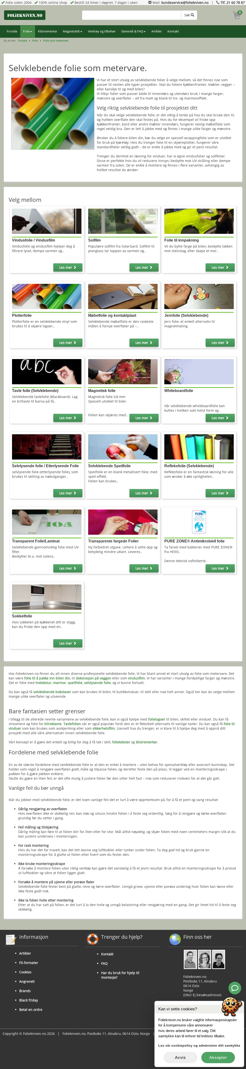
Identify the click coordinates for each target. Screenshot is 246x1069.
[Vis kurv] (237, 16)
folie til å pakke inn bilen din (47, 678)
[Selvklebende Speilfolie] (123, 446)
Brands (25, 990)
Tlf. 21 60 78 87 (233, 2)
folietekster (121, 742)
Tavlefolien (72, 723)
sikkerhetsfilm (103, 728)
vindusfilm (136, 678)
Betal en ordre (30, 1009)
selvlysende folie (97, 682)
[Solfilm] (123, 220)
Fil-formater (28, 962)
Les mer (66, 267)
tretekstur (43, 682)
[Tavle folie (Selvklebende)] (46, 371)
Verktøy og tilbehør (102, 31)
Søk (187, 15)
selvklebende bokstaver (52, 692)
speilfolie (75, 682)
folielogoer (156, 719)
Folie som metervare (55, 40)
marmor (59, 682)
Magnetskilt (71, 31)
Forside (12, 31)
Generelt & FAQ (132, 31)
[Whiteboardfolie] (199, 371)
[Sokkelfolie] (46, 597)
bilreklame (53, 723)
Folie (26, 31)
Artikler (156, 31)
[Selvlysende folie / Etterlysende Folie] (46, 446)
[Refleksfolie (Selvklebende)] (199, 446)
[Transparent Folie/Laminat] (46, 521)
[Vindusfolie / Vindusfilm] (46, 220)
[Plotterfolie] (46, 296)
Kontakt (173, 31)
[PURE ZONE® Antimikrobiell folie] (199, 521)
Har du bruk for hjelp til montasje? (120, 975)
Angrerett (27, 981)
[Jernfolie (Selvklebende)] (199, 296)
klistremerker (146, 742)
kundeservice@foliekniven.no (185, 2)
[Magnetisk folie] (123, 371)
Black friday (28, 1000)
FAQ (104, 963)
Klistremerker (47, 31)
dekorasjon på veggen (93, 678)
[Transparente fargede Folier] (123, 521)
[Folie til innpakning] (199, 220)
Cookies (25, 972)
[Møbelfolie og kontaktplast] (123, 296)
